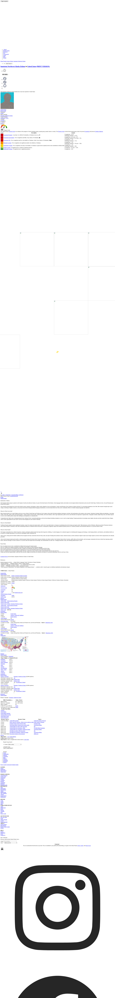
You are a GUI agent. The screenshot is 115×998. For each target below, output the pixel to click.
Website (12, 619)
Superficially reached (7, 145)
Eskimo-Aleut (17, 679)
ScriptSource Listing (20, 682)
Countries (3, 780)
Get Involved (6, 54)
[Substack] (2, 850)
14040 (13, 595)
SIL (34, 726)
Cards (2, 800)
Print (2, 812)
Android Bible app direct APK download (18, 726)
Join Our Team (4, 817)
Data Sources (3, 825)
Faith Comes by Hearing (39, 722)
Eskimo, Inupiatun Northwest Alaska (15, 603)
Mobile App (3, 807)
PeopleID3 (3, 595)
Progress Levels (4, 785)
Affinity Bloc (3, 601)
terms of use (88, 845)
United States (13, 613)
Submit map (3, 635)
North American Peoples (12, 601)
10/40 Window (4, 618)
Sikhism (2, 671)
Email (2, 808)
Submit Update (15, 764)
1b (1, 137)
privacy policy (81, 845)
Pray (4, 53)
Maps (2, 634)
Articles (2, 794)
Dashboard (3, 769)
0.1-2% (2, 122)
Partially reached (6, 147)
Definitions (3, 832)
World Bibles (3, 711)
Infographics (3, 788)
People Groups (6, 50)
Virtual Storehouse (5, 717)
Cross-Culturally (4, 822)
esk (14, 678)
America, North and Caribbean (17, 615)
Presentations (3, 789)
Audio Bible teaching (14, 720)
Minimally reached (7, 142)
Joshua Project (4, 824)
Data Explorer (3, 770)
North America (14, 616)
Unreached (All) (6, 140)
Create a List (3, 776)
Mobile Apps (3, 792)
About (4, 55)
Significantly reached (7, 149)
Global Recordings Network (40, 720)
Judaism (2, 666)
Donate (4, 57)
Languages (3, 674)
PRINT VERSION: (43, 66)
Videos (2, 791)
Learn (2, 818)
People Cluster (4, 602)
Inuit (8, 602)
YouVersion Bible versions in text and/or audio (19, 725)
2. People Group (6, 746)
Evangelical (87, 131)
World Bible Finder (5, 716)
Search (5, 49)
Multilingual (3, 797)
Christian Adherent (99, 131)
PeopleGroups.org (18, 592)
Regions (2, 781)
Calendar (2, 811)
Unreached (3, 589)
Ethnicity (2, 598)
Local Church (3, 795)
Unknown (3, 672)
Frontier (2, 591)
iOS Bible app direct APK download (17, 731)
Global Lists (3, 771)
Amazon (2, 710)
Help (4, 56)
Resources (5, 51)
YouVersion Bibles (38, 725)
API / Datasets (4, 793)
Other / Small (3, 669)
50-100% (2, 120)
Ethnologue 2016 (49, 622)
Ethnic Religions (4, 662)
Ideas (2, 804)
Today (2, 806)
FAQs (2, 834)
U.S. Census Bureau (11, 736)
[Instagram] (57, 964)
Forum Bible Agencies (5, 713)
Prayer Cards (3, 110)
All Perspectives (4, 775)
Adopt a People (4, 819)
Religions (3, 783)
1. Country (5, 744)
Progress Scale (12, 131)
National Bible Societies (6, 714)
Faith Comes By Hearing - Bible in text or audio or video (22, 722)
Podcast (2, 810)
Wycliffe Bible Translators (39, 728)
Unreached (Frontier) (7, 135)
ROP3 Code (3, 597)
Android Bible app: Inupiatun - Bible (17, 728)
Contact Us (3, 835)
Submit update (4, 599)
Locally (2, 820)
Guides (2, 801)
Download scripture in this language (17, 733)
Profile (4, 752)
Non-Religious (4, 668)
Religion (2, 653)
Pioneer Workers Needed (6, 594)
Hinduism (3, 663)
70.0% (7, 118)
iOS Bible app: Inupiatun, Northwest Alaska (19, 732)
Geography (3, 611)
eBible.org (36, 733)
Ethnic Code (3, 609)
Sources (2, 735)
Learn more (26, 739)
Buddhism (3, 659)
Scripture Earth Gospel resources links (18, 723)
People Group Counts (5, 826)
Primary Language (5, 676)
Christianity (3, 118)
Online (16, 705)
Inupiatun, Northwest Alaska (7, 115)
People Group (4, 603)
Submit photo (3, 109)
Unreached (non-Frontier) (8, 137)
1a (1, 134)
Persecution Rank (4, 621)
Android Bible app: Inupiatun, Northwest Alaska (20, 729)
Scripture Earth (37, 723)
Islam (2, 665)
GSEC (2, 592)
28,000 (2, 113)
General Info (6, 754)
